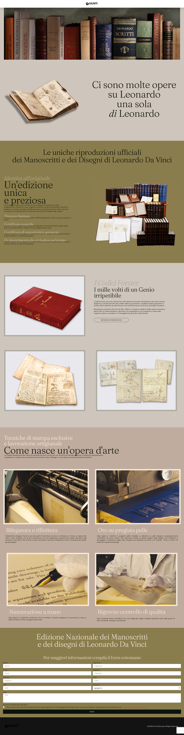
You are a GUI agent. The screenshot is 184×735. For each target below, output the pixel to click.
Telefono (96, 670)
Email (5, 670)
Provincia (96, 685)
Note (5, 692)
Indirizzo (6, 678)
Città (94, 678)
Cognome (97, 663)
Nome (5, 663)
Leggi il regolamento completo (134, 707)
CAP (4, 685)
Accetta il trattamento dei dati (15, 705)
